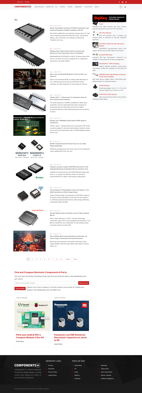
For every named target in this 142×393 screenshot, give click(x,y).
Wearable (104, 365)
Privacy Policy (52, 372)
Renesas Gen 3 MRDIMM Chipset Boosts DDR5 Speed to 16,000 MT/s (68, 121)
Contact (27, 2)
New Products (39, 7)
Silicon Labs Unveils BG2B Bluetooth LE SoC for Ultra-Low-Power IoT (68, 75)
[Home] (22, 7)
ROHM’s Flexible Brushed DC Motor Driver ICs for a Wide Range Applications (68, 145)
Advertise (51, 368)
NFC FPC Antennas (105, 33)
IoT (75, 368)
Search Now (83, 283)
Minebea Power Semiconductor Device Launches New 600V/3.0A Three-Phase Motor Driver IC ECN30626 (67, 52)
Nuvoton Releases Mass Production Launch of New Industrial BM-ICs (69, 214)
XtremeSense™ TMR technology (109, 63)
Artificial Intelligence (107, 378)
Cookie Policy (52, 375)
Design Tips (49, 7)
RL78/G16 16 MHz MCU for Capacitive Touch (111, 23)
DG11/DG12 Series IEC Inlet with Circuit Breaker (111, 45)
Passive (62, 7)
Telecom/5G (105, 368)
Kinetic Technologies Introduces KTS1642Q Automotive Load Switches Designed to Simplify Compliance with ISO (69, 29)
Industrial (77, 378)
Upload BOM (20, 288)
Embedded (78, 7)
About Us (20, 2)
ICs (56, 7)
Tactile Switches (104, 85)
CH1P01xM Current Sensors (108, 94)
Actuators (88, 7)
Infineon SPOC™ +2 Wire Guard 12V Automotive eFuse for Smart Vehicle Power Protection (68, 98)
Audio (76, 372)
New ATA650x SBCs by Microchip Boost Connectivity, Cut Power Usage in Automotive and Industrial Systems (68, 237)
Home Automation (106, 372)
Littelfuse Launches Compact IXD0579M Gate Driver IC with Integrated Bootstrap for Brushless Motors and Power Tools (69, 168)
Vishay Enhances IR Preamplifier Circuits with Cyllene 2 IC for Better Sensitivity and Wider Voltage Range (69, 191)
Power (70, 7)
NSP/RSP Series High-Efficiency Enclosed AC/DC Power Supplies (112, 75)
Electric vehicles (106, 375)
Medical (76, 375)
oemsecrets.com (80, 276)
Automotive (78, 365)
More (97, 7)
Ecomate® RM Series (105, 55)
